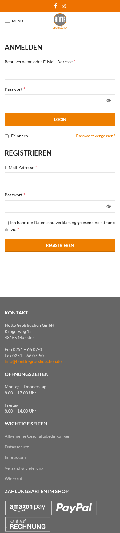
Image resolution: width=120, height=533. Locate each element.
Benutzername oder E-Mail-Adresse (40, 61)
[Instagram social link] (63, 5)
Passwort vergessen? (95, 135)
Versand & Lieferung (24, 468)
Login (60, 119)
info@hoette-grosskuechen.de (33, 361)
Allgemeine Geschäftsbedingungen (37, 436)
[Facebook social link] (55, 5)
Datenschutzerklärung (55, 222)
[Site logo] (60, 20)
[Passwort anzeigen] (108, 100)
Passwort (15, 89)
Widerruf (13, 478)
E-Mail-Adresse (21, 167)
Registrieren (60, 245)
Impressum (15, 457)
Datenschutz (17, 446)
